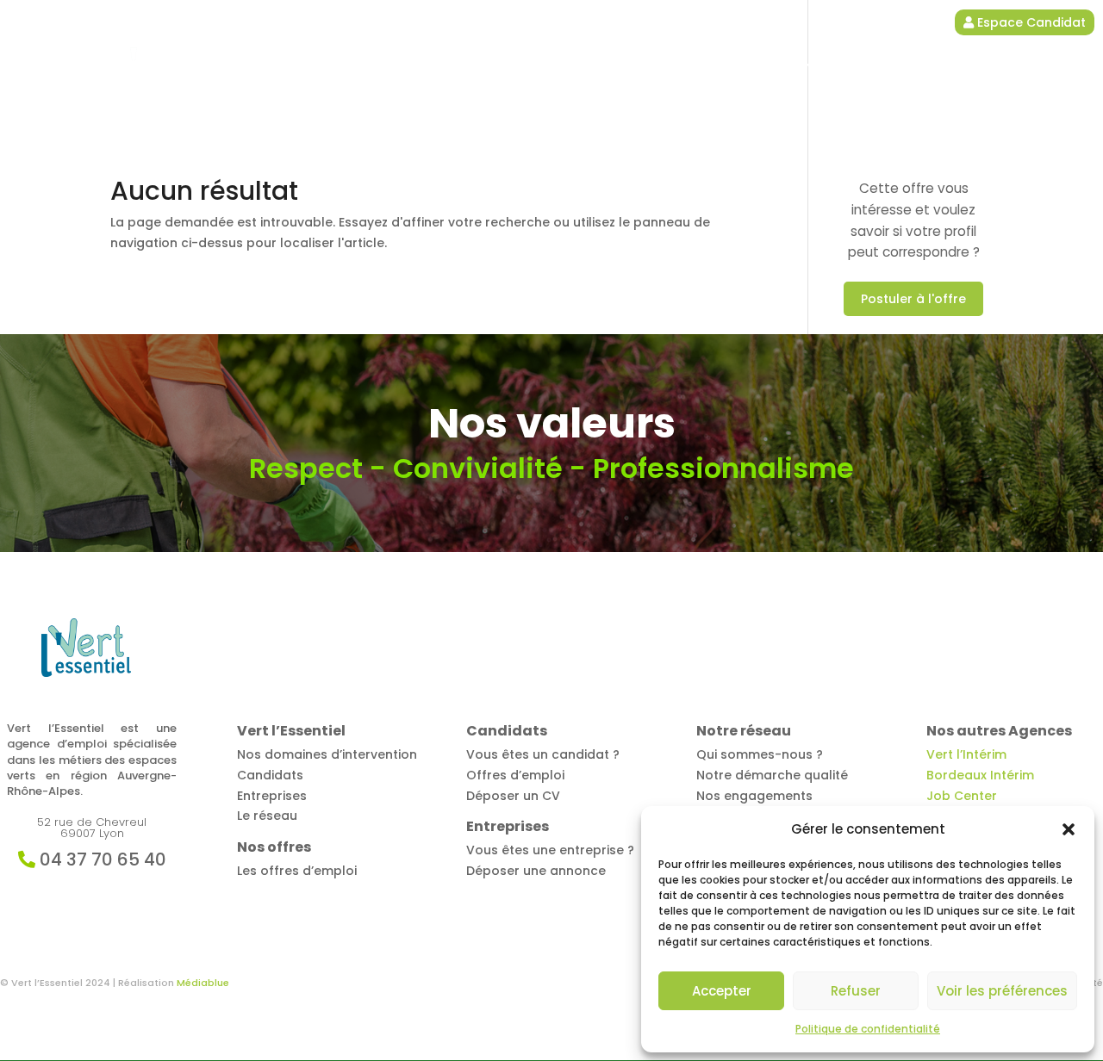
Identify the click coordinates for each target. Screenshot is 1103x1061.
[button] (1068, 829)
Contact (965, 66)
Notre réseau (875, 66)
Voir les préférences (1002, 991)
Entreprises (759, 66)
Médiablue (203, 983)
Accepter (721, 991)
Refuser (856, 991)
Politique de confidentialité (867, 1028)
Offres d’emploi (545, 66)
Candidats (651, 66)
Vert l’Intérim (966, 754)
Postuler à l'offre (913, 298)
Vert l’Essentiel (428, 66)
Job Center (961, 795)
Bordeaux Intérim (980, 775)
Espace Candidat (1030, 22)
